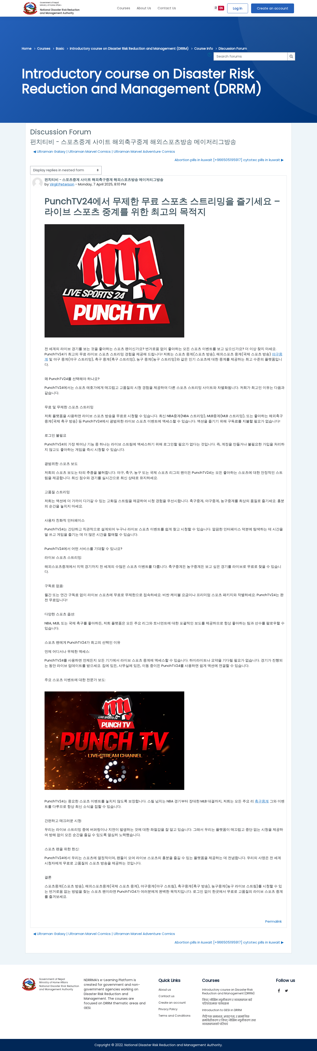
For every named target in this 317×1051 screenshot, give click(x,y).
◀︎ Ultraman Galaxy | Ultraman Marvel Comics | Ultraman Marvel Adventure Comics (104, 151)
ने (216, 8)
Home (27, 48)
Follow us (285, 980)
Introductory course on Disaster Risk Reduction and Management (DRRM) (129, 48)
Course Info (203, 48)
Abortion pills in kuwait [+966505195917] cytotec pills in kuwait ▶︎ (229, 159)
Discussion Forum (233, 48)
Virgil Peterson (62, 184)
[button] (210, 56)
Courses (123, 8)
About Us (144, 8)
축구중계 (262, 801)
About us (164, 990)
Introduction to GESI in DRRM (222, 1010)
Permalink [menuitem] (273, 921)
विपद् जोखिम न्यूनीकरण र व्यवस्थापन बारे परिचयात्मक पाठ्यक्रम (227, 1002)
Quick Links (169, 980)
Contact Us (167, 8)
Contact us (166, 996)
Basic (60, 48)
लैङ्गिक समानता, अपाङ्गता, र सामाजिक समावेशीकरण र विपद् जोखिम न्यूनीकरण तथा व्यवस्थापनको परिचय (229, 1020)
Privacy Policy (168, 1009)
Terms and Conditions (174, 1016)
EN (221, 8)
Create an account (272, 8)
